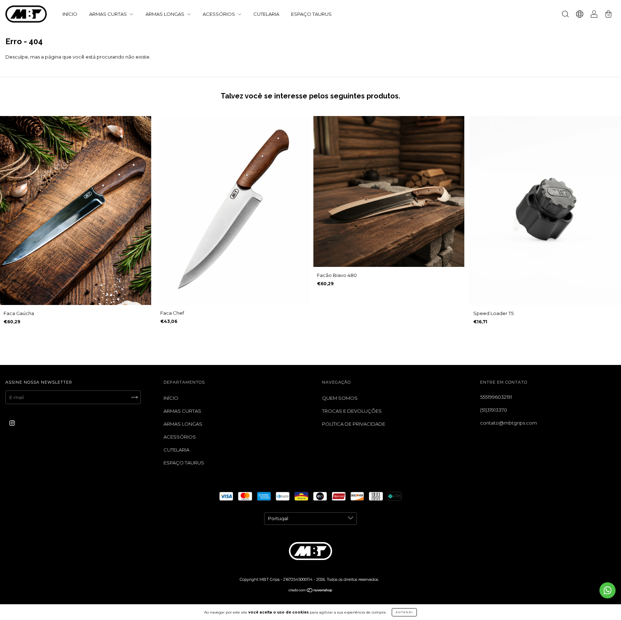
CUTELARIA (266, 14)
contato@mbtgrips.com (508, 423)
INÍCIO (70, 14)
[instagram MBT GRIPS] (12, 423)
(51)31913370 (493, 410)
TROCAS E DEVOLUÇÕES (352, 411)
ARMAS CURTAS (108, 14)
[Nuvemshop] (310, 590)
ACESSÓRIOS (219, 14)
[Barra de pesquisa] (565, 15)
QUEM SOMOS (340, 398)
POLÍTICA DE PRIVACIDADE (353, 424)
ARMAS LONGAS (165, 14)
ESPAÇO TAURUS (311, 14)
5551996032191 (496, 397)
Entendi (404, 612)
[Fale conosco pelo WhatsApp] (607, 590)
